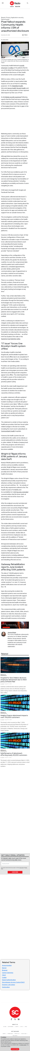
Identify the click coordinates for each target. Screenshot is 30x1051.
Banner (4, 968)
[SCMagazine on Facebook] (11, 1019)
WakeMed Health (17, 86)
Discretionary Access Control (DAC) (13, 982)
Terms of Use (21, 867)
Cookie (4, 977)
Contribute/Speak (10, 1033)
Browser (4, 970)
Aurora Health (11, 88)
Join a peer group (23, 1033)
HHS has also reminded (20, 492)
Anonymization (7, 965)
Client (4, 975)
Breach (3, 17)
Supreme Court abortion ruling (10, 339)
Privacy (8, 17)
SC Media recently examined (12, 97)
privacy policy (23, 1044)
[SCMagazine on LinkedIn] (19, 1019)
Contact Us (16, 1026)
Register (17, 6)
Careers (21, 1026)
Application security (17, 17)
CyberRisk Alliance (10, 1026)
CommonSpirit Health (8, 431)
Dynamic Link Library (8, 984)
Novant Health (21, 88)
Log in (12, 6)
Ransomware (5, 19)
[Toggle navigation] (3, 3)
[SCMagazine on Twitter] (15, 1019)
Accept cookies (15, 1049)
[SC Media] (15, 3)
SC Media (4, 1026)
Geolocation (6, 987)
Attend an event (17, 1033)
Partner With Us (15, 1035)
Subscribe (15, 872)
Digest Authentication (9, 980)
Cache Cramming (7, 973)
